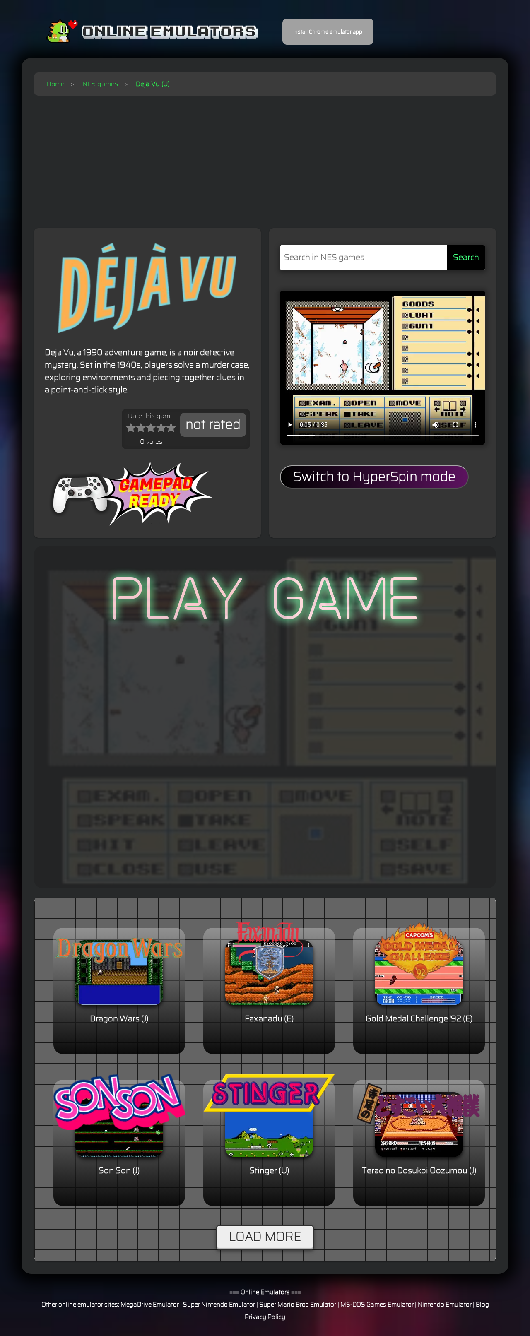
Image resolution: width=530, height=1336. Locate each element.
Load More (265, 1237)
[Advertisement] (265, 158)
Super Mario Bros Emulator (297, 1305)
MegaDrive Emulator (149, 1305)
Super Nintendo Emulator (219, 1305)
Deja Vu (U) (152, 84)
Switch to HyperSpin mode (374, 477)
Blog (482, 1305)
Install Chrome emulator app (327, 32)
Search (466, 257)
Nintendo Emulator (445, 1305)
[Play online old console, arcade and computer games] (140, 32)
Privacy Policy (265, 1317)
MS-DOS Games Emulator (377, 1305)
